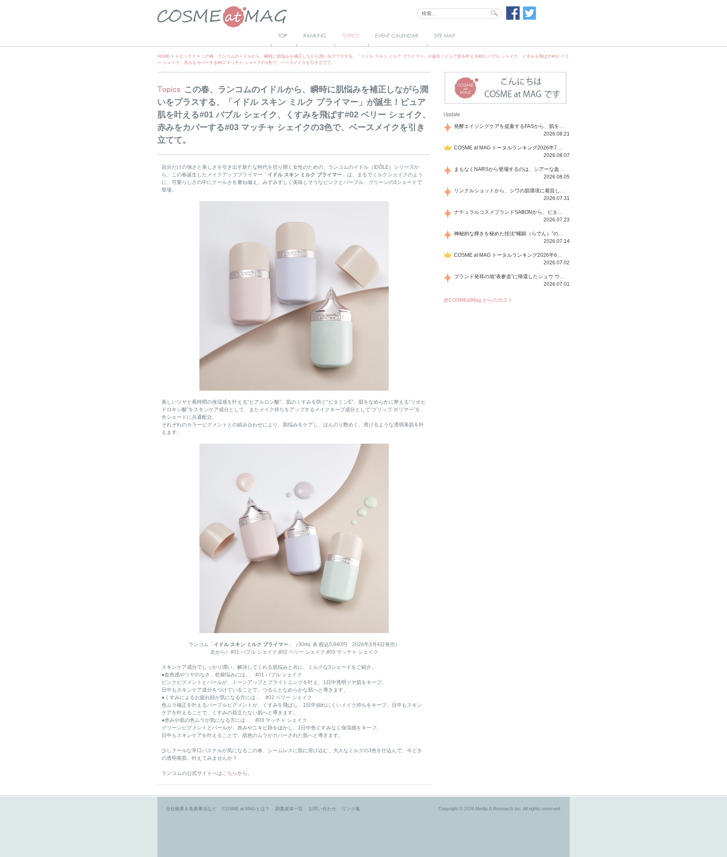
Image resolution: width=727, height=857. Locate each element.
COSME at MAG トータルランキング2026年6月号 (510, 255)
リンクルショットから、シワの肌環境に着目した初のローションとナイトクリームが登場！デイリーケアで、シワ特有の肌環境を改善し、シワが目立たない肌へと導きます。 (510, 191)
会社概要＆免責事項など (191, 808)
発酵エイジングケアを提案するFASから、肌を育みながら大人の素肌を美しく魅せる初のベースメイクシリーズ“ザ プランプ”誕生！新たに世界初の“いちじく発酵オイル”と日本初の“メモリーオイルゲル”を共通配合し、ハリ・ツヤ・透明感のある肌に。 (510, 126)
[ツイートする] (529, 18)
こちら (229, 773)
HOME (163, 56)
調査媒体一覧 (289, 808)
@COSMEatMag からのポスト (478, 300)
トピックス (185, 56)
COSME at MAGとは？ (246, 808)
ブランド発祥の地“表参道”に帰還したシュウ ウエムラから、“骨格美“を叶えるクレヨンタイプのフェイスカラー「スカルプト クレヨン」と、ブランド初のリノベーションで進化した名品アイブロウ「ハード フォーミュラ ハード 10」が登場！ (510, 276)
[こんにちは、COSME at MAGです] (505, 103)
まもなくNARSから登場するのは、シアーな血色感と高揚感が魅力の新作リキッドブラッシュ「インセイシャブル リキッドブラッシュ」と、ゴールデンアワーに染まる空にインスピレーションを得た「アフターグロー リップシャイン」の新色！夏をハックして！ (510, 169)
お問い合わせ (322, 808)
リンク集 (351, 808)
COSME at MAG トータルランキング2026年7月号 (510, 148)
